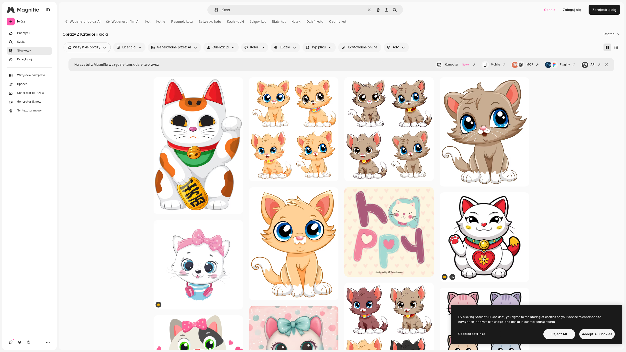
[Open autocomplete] (214, 10)
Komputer (457, 64)
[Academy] (19, 342)
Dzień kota (314, 21)
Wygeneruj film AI (125, 21)
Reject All (559, 334)
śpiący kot (258, 21)
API (593, 64)
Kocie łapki (235, 21)
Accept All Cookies (597, 334)
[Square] (616, 47)
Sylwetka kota (210, 21)
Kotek (296, 21)
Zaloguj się (572, 10)
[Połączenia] (11, 342)
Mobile (495, 64)
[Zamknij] (606, 65)
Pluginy (565, 64)
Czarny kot (337, 21)
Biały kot (279, 21)
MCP (529, 64)
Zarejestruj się (604, 10)
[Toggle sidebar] (48, 10)
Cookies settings (471, 334)
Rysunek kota (182, 21)
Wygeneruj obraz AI (85, 21)
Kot (147, 21)
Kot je (160, 21)
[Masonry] (607, 47)
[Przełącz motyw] (28, 342)
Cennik (550, 10)
